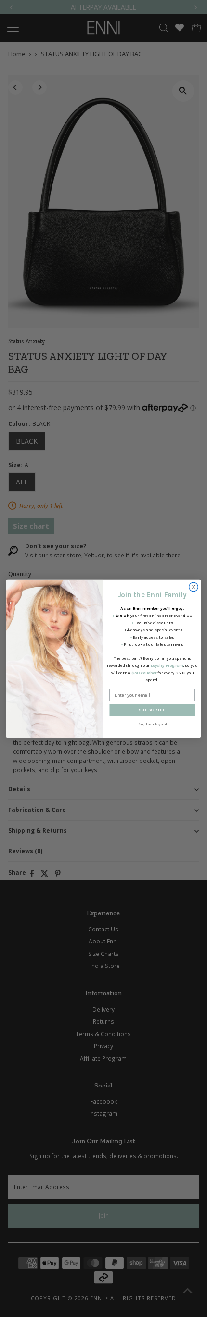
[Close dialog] (193, 587)
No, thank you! (152, 724)
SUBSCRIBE (152, 710)
